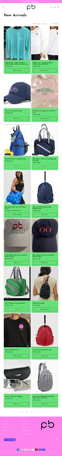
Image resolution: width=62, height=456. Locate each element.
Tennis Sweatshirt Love (12, 349)
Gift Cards (6, 427)
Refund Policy (25, 427)
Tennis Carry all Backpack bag (42, 349)
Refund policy (20, 452)
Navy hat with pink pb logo (13, 110)
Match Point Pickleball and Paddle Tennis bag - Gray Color (43, 397)
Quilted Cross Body (39, 303)
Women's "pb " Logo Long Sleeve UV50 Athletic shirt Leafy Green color (16, 63)
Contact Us (7, 423)
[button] (3, 7)
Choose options (17, 70)
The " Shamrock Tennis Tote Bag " (15, 303)
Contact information (51, 452)
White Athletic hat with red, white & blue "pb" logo (16, 256)
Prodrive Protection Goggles (13, 396)
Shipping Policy (26, 434)
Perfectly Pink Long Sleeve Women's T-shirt (45, 111)
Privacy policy (27, 452)
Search (24, 420)
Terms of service (34, 452)
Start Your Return (26, 430)
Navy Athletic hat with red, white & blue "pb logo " (43, 256)
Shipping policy (42, 452)
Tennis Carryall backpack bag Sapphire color (42, 207)
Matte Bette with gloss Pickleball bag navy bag (44, 159)
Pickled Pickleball (11, 452)
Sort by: (34, 23)
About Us (6, 420)
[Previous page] (14, 412)
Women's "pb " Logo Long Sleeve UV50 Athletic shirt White (43, 63)
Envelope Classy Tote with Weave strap (15, 207)
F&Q (5, 430)
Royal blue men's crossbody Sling (15, 159)
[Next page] (47, 412)
